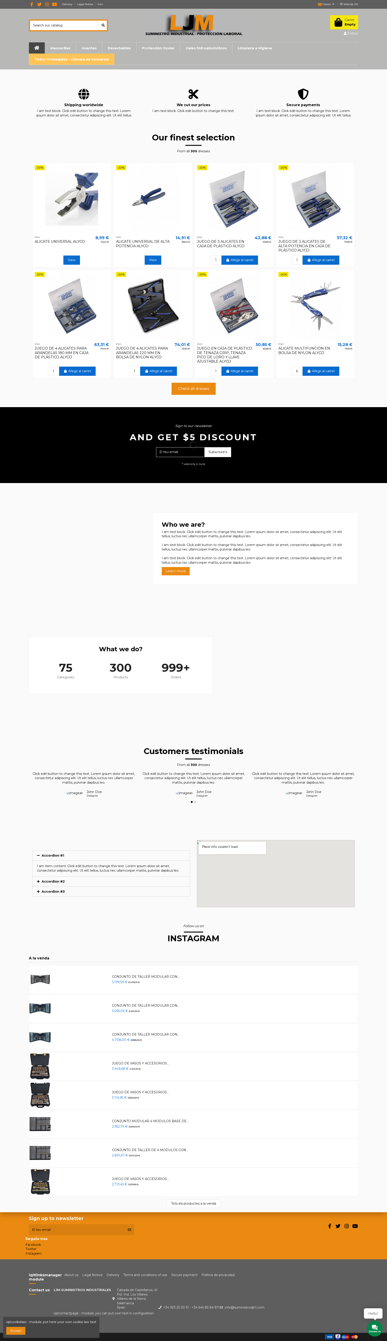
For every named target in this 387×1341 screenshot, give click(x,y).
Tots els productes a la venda (193, 1203)
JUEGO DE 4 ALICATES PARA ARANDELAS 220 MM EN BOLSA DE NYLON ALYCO (142, 352)
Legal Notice (85, 4)
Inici (100, 4)
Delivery (67, 4)
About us (71, 1275)
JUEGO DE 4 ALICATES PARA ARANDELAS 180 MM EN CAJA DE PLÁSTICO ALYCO (61, 352)
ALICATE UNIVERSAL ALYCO (60, 241)
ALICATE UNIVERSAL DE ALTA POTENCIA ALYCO (143, 243)
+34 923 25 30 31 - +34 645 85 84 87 (191, 1307)
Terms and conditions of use (145, 1275)
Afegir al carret (242, 260)
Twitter (31, 1249)
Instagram (34, 1253)
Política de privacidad (218, 1275)
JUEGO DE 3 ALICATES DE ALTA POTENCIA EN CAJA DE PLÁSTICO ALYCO (304, 245)
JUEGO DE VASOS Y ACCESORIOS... (140, 1063)
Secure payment (184, 1275)
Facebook (33, 1245)
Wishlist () (350, 4)
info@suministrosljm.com (244, 1307)
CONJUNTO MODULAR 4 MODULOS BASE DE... (150, 1121)
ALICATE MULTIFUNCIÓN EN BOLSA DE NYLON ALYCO (304, 350)
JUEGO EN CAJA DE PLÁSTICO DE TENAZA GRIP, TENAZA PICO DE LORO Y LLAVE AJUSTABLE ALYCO (224, 354)
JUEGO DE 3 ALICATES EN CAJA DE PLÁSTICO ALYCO (221, 243)
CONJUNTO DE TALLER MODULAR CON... (145, 977)
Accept (16, 1331)
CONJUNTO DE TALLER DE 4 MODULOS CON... (150, 1150)
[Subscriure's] (129, 1229)
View (71, 260)
